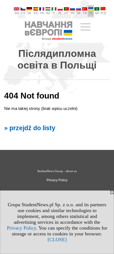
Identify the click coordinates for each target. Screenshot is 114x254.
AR (97, 13)
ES (36, 13)
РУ (72, 13)
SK (79, 13)
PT (66, 13)
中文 (103, 13)
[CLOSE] (57, 239)
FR (42, 13)
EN (17, 13)
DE (29, 13)
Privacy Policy (21, 228)
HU (48, 13)
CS (23, 13)
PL (60, 13)
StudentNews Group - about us (57, 171)
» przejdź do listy (29, 128)
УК (91, 13)
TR (85, 13)
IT (54, 13)
